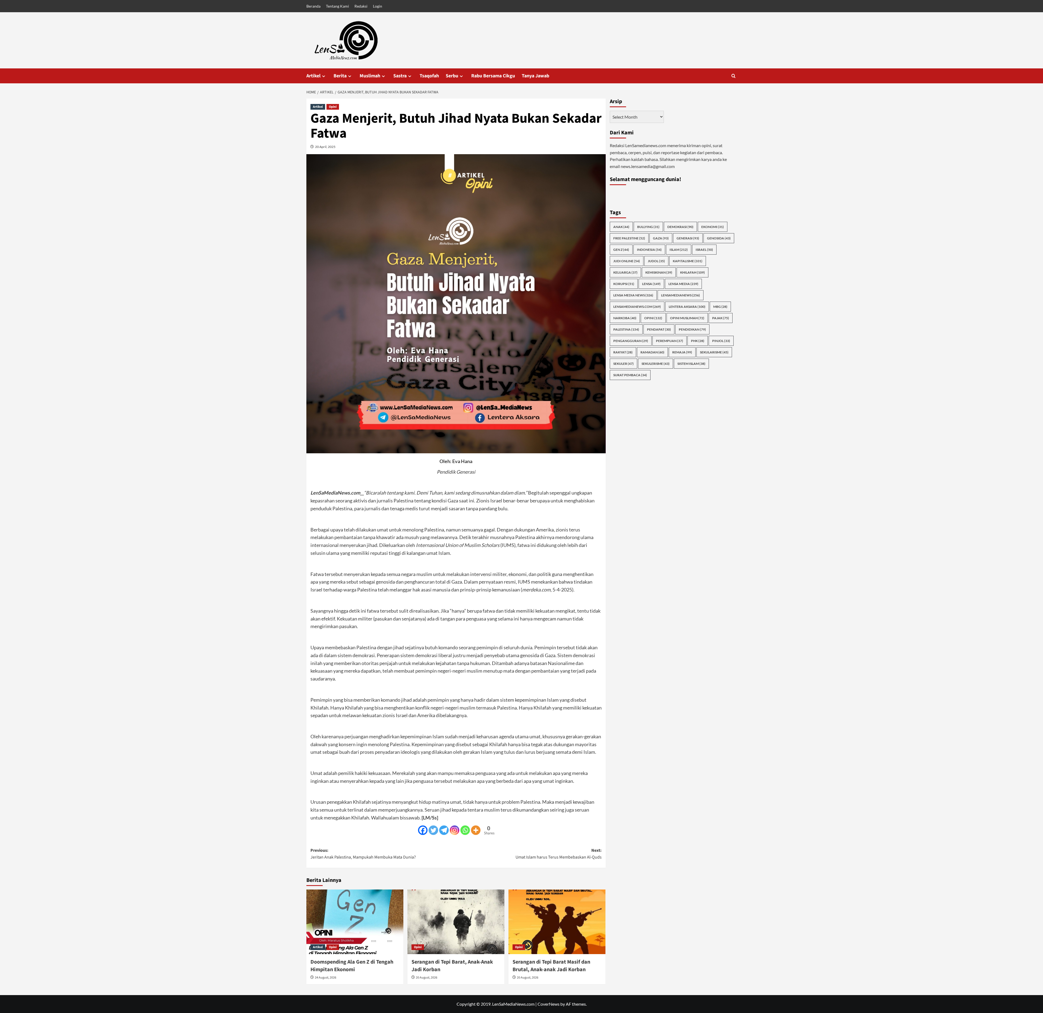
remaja (682, 352)
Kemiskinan (658, 272)
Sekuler (623, 363)
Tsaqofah (429, 75)
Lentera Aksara (687, 306)
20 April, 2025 (325, 147)
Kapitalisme (687, 261)
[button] (733, 76)
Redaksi (360, 6)
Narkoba (624, 318)
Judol (656, 261)
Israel (704, 249)
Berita (340, 75)
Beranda (313, 6)
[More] (475, 830)
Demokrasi (680, 226)
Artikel (313, 75)
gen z (621, 249)
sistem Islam (691, 363)
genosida (719, 238)
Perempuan (669, 340)
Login (377, 6)
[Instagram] (454, 830)
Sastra (400, 75)
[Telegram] (444, 830)
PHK (697, 340)
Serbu (452, 75)
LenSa (651, 283)
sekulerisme (656, 363)
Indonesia (649, 249)
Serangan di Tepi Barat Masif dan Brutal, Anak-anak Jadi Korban (551, 965)
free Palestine (629, 238)
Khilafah (692, 272)
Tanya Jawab (535, 75)
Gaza (661, 238)
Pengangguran (630, 340)
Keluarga (625, 272)
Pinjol (721, 340)
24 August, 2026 (325, 977)
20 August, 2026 (426, 977)
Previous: (363, 853)
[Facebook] (423, 830)
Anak (621, 226)
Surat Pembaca (630, 375)
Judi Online (626, 261)
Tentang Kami (337, 6)
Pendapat (659, 329)
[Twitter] (433, 830)
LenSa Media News (633, 295)
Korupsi (623, 283)
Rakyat (623, 352)
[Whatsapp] (465, 830)
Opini (333, 107)
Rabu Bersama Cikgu (493, 75)
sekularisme (714, 352)
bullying (648, 226)
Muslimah (370, 75)
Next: (559, 853)
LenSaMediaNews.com (637, 306)
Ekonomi (712, 226)
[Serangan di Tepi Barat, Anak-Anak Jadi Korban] (455, 921)
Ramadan (652, 352)
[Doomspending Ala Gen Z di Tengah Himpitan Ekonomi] (354, 921)
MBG (720, 306)
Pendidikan (692, 329)
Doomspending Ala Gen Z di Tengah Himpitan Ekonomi (351, 965)
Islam (679, 249)
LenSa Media (683, 283)
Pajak (720, 318)
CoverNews (549, 1003)
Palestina (626, 329)
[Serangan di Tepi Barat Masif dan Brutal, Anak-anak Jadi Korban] (556, 921)
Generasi (688, 238)
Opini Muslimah (687, 318)
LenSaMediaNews (680, 295)
